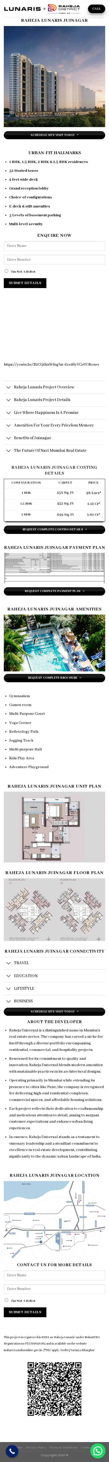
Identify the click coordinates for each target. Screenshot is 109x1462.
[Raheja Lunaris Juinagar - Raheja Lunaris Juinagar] (42, 9)
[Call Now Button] (12, 1451)
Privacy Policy (36, 1447)
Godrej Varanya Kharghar (77, 1350)
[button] (97, 1450)
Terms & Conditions (64, 1447)
